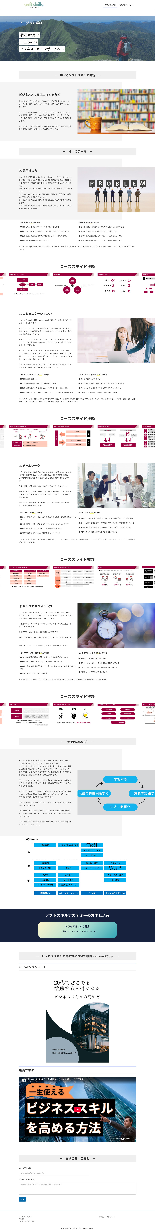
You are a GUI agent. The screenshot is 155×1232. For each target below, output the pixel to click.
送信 (22, 1199)
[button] (152, 285)
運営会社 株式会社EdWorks (107, 1217)
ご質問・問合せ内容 (27, 1179)
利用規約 (21, 1219)
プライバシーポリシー (25, 1217)
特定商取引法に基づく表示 (26, 1221)
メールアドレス (25, 1168)
